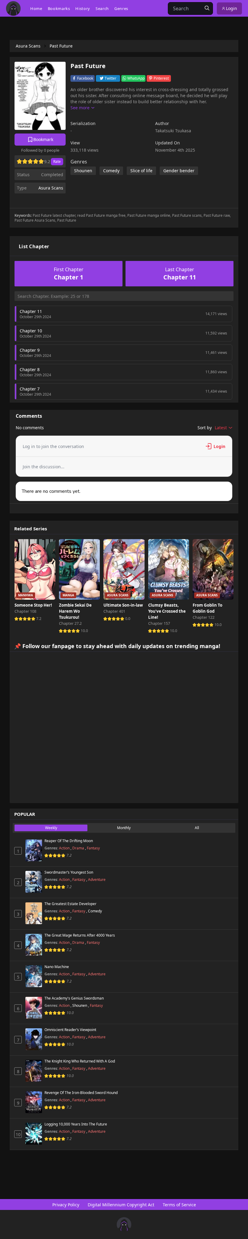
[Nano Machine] (33, 976)
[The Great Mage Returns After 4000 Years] (33, 945)
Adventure (97, 879)
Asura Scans (50, 188)
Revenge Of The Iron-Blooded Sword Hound (81, 1093)
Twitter (110, 78)
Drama (78, 848)
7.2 (38, 618)
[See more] (82, 108)
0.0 (127, 618)
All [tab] (197, 827)
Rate (57, 161)
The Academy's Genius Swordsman (74, 998)
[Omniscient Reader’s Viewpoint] (33, 1039)
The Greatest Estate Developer (70, 904)
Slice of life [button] (141, 170)
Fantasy (93, 848)
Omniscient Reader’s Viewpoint (70, 1030)
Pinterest (161, 78)
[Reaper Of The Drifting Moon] (33, 850)
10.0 (84, 630)
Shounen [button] (83, 170)
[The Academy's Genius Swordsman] (33, 1008)
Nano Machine (56, 967)
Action (64, 848)
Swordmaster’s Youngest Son (68, 872)
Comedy (95, 911)
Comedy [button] (111, 170)
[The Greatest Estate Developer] (33, 913)
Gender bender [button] (178, 170)
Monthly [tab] (124, 827)
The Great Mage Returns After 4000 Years (79, 935)
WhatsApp (136, 78)
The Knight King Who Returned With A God (79, 1061)
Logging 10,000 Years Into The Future (75, 1124)
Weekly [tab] (51, 827)
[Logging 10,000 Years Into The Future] (33, 1134)
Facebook (85, 78)
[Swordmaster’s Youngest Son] (33, 882)
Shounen (80, 1005)
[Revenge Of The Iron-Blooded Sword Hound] (33, 1102)
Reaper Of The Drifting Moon (68, 841)
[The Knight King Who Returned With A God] (33, 1071)
